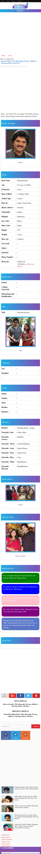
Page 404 (19, 1)
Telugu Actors (5, 835)
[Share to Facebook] (20, 695)
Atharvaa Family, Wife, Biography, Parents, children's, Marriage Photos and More (20, 705)
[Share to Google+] (12, 695)
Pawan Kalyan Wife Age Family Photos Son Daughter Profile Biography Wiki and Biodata (26, 816)
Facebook (6, 738)
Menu (21, 11)
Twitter (15, 738)
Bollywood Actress (6, 853)
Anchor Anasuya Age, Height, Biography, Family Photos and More (26, 806)
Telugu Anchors (5, 842)
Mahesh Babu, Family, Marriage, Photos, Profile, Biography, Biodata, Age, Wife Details (26, 798)
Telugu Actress (5, 837)
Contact (8, 1)
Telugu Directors (6, 846)
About (2, 1)
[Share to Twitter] (28, 695)
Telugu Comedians (6, 839)
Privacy (13, 1)
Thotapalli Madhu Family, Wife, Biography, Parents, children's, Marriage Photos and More (21, 715)
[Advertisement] (20, 33)
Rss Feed (25, 738)
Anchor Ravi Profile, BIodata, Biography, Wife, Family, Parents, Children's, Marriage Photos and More (26, 826)
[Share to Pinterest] (36, 695)
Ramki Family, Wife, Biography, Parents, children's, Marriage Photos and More (19, 62)
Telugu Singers (5, 844)
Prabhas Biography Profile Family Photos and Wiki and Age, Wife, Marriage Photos (27, 788)
